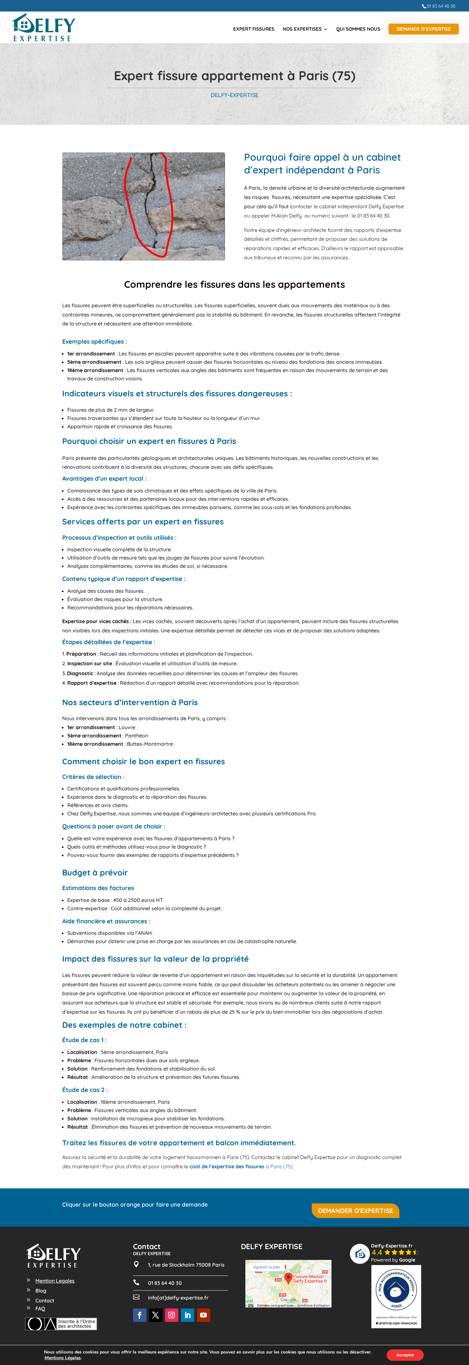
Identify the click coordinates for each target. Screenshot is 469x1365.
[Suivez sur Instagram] (171, 1315)
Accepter (405, 1355)
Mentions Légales (63, 1358)
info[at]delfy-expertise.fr (178, 1297)
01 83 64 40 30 (441, 6)
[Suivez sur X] (155, 1315)
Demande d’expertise (424, 29)
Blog (40, 1290)
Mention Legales (55, 1280)
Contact (44, 1300)
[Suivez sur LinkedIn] (187, 1315)
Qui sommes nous (358, 29)
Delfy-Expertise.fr (392, 1246)
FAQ (40, 1308)
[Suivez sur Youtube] (203, 1315)
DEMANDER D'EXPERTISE (355, 1211)
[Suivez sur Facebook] (139, 1315)
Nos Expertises (302, 29)
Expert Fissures (253, 29)
